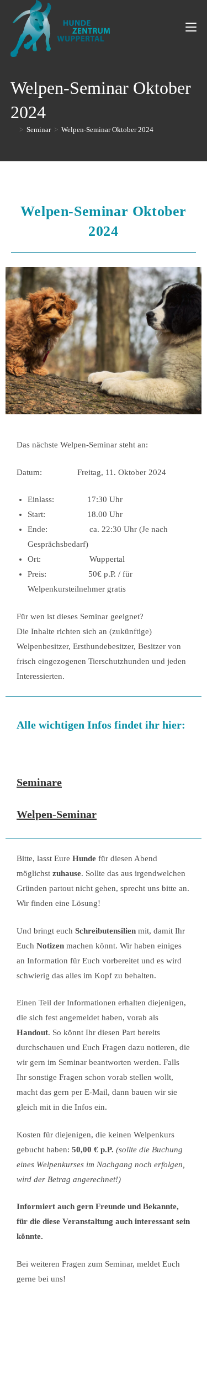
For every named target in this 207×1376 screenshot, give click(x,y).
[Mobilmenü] (191, 27)
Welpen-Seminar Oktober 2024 (107, 129)
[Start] (13, 129)
